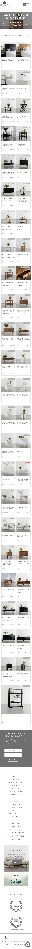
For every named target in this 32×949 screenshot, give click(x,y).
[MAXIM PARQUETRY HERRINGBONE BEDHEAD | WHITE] (8, 77)
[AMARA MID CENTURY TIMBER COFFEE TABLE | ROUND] (23, 217)
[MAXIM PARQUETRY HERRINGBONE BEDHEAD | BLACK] (8, 49)
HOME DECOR (16, 794)
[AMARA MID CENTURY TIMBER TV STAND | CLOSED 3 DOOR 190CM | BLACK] (8, 608)
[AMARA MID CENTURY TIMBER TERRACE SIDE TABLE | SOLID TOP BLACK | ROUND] (23, 189)
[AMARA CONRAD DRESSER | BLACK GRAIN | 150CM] (8, 189)
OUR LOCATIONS (16, 808)
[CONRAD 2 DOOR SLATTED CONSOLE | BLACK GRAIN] (23, 608)
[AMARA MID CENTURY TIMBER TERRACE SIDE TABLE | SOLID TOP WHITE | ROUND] (23, 357)
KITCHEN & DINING (16, 782)
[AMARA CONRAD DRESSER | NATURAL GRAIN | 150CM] (8, 329)
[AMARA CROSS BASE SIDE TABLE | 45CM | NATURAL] (23, 245)
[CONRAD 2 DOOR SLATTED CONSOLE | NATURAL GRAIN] (23, 552)
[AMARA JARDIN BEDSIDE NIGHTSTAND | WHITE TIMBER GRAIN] (8, 385)
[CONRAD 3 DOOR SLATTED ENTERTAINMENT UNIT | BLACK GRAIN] (23, 636)
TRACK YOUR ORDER (16, 836)
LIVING (16, 779)
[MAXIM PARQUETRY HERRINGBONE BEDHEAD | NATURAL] (23, 49)
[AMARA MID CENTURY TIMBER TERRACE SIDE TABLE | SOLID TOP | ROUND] (8, 217)
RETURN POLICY (16, 830)
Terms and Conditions (19, 944)
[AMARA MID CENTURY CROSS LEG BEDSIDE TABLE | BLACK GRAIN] (23, 105)
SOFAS (16, 776)
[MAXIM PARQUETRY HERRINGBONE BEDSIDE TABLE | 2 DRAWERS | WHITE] (8, 440)
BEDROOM (16, 785)
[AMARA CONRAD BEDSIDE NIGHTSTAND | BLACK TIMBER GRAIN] (23, 133)
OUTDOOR (16, 788)
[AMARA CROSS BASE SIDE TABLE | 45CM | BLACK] (23, 664)
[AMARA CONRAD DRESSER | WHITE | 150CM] (8, 468)
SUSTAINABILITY (16, 814)
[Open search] (24, 4)
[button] (27, 944)
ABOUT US (16, 805)
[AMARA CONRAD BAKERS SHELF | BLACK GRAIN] (16, 699)
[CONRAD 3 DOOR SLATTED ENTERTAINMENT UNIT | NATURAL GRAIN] (23, 580)
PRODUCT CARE (16, 827)
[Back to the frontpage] (3, 25)
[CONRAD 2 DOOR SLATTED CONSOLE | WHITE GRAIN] (23, 496)
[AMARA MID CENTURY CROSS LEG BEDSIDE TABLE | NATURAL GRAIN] (23, 273)
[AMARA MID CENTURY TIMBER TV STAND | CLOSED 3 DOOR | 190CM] (8, 357)
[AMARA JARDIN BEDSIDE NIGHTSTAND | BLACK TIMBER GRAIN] (8, 133)
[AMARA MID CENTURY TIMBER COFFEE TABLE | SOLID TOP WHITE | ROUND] (8, 245)
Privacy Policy (6, 944)
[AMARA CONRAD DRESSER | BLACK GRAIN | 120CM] (23, 161)
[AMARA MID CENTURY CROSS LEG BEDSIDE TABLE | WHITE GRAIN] (23, 385)
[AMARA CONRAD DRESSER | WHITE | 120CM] (23, 440)
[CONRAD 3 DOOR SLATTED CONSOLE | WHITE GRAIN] (8, 524)
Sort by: (9, 35)
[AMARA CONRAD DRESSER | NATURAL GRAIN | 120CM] (23, 301)
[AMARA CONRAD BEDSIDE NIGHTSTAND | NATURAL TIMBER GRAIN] (8, 301)
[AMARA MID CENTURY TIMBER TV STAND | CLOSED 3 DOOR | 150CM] (23, 329)
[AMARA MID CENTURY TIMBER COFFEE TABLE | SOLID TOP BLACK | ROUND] (8, 105)
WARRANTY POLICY (16, 833)
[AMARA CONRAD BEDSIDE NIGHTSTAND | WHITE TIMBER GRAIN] (8, 412)
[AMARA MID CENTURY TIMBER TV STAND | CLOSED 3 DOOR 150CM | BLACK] (8, 161)
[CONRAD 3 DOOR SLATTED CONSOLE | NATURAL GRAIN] (8, 580)
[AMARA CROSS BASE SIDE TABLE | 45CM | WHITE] (23, 412)
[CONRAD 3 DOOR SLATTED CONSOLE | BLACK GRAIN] (8, 636)
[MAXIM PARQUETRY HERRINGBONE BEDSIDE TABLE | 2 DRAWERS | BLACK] (8, 664)
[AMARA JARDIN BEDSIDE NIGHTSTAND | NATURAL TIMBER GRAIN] (8, 273)
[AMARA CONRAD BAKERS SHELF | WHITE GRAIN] (23, 77)
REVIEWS (16, 817)
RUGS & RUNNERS (16, 791)
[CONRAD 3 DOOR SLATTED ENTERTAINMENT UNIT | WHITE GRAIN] (23, 524)
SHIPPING (16, 839)
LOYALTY (16, 811)
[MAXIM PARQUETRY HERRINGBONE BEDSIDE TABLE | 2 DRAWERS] (8, 552)
